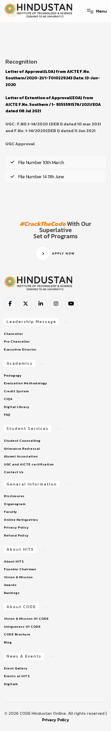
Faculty (10, 511)
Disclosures (14, 496)
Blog (8, 642)
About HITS (14, 561)
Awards (10, 584)
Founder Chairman (20, 569)
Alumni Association (21, 456)
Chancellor (13, 333)
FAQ (7, 414)
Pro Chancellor (17, 341)
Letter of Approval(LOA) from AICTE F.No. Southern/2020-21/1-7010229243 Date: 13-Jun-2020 (52, 78)
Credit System (16, 391)
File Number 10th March (41, 162)
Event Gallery (16, 668)
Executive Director (20, 349)
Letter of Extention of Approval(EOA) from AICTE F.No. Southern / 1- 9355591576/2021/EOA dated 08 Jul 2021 (53, 104)
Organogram (14, 504)
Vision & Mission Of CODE (26, 618)
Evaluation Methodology (25, 383)
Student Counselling (22, 440)
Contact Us (13, 472)
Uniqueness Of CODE (22, 626)
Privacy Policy (16, 527)
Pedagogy (12, 375)
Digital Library (16, 406)
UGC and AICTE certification (29, 464)
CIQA (8, 398)
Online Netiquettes (21, 519)
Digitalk (11, 684)
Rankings (12, 592)
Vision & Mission (18, 577)
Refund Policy (16, 535)
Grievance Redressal (22, 448)
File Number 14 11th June (41, 176)
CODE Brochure (17, 634)
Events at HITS (17, 676)
